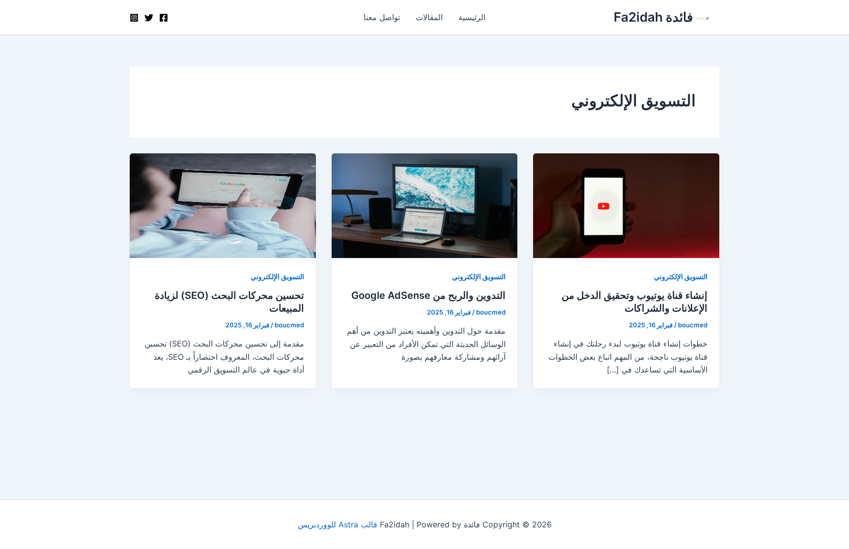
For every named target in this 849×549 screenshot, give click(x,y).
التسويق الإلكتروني (681, 276)
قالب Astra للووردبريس (337, 524)
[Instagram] (134, 17)
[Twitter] (148, 17)
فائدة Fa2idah (653, 17)
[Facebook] (163, 17)
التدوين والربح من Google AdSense (428, 295)
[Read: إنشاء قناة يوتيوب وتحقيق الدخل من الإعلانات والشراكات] (626, 205)
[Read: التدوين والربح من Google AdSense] (425, 205)
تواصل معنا (382, 17)
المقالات (429, 17)
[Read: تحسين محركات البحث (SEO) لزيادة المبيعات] (223, 205)
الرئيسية (471, 17)
